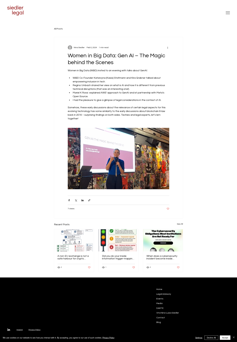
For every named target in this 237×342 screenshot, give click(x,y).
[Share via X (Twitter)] (75, 200)
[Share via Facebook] (69, 200)
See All (180, 224)
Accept (225, 337)
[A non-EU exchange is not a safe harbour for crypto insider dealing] (74, 240)
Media (159, 303)
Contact (160, 318)
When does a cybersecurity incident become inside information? (161, 257)
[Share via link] (89, 200)
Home (159, 289)
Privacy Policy (34, 330)
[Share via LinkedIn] (82, 200)
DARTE (159, 308)
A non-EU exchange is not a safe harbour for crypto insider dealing (73, 257)
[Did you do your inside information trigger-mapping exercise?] (118, 240)
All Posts (58, 29)
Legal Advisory (163, 294)
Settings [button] (198, 337)
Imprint (20, 330)
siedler (15, 8)
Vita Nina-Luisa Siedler (167, 313)
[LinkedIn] (8, 329)
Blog (158, 322)
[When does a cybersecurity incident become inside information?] (163, 240)
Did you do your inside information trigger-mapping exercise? (118, 257)
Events (159, 299)
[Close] (233, 337)
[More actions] (167, 47)
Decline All (211, 337)
